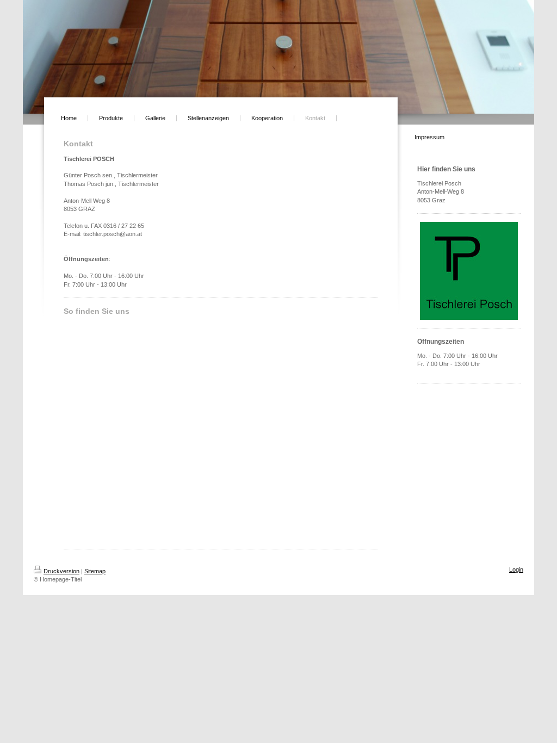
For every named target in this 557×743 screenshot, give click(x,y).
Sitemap (95, 571)
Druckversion (61, 571)
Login (516, 569)
